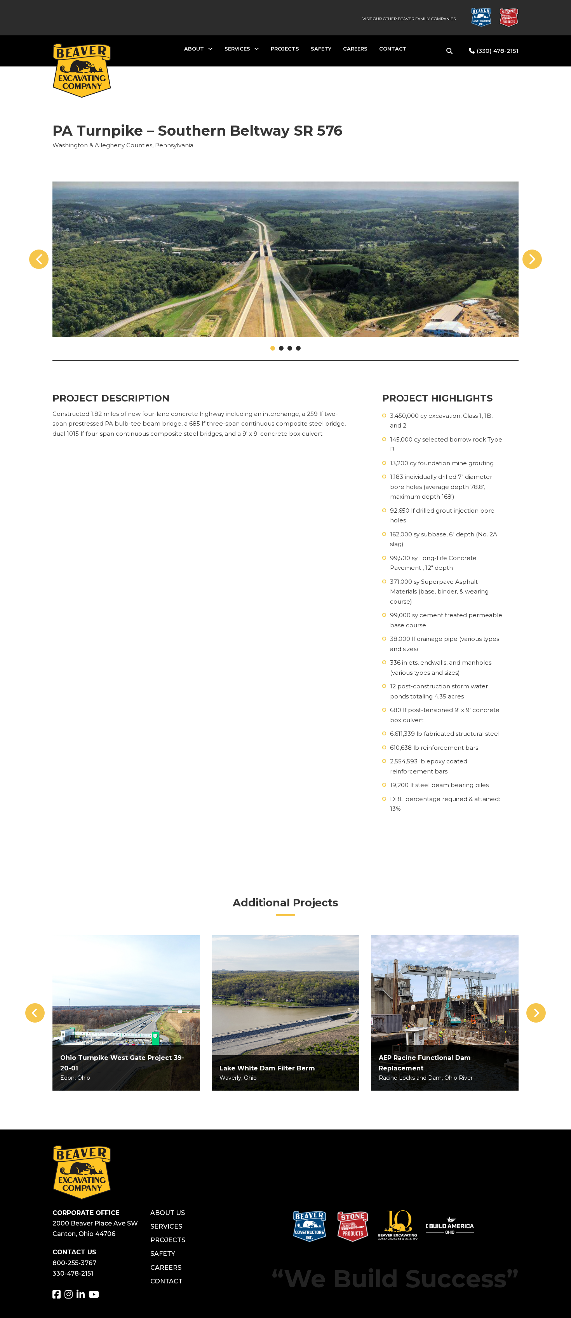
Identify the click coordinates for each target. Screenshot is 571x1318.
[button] (272, 348)
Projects (285, 48)
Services (237, 48)
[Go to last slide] (35, 1013)
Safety (321, 48)
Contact (393, 48)
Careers (355, 48)
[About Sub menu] (210, 50)
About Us (167, 1213)
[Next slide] (536, 1013)
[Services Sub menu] (256, 50)
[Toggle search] (449, 51)
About (194, 48)
